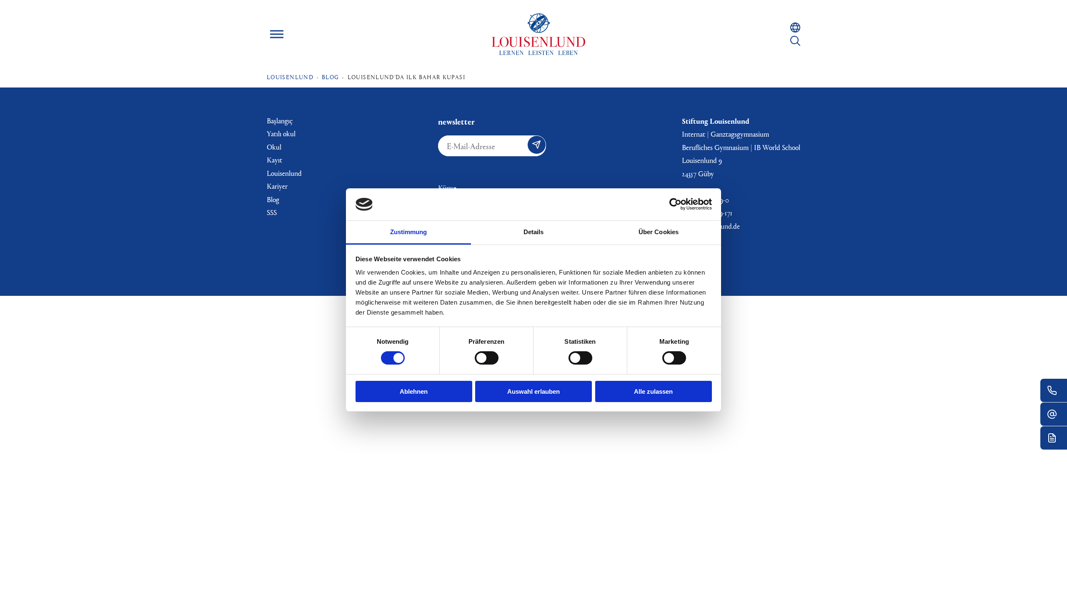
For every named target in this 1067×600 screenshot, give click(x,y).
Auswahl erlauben (533, 391)
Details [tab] (533, 231)
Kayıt (274, 160)
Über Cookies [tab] (659, 231)
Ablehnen (414, 391)
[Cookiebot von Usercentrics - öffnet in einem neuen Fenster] (675, 204)
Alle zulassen (653, 391)
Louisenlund (538, 34)
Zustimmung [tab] (408, 231)
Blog (273, 199)
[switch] (486, 358)
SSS (272, 212)
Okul (274, 147)
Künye (447, 187)
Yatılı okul (281, 133)
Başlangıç (280, 120)
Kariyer (277, 186)
